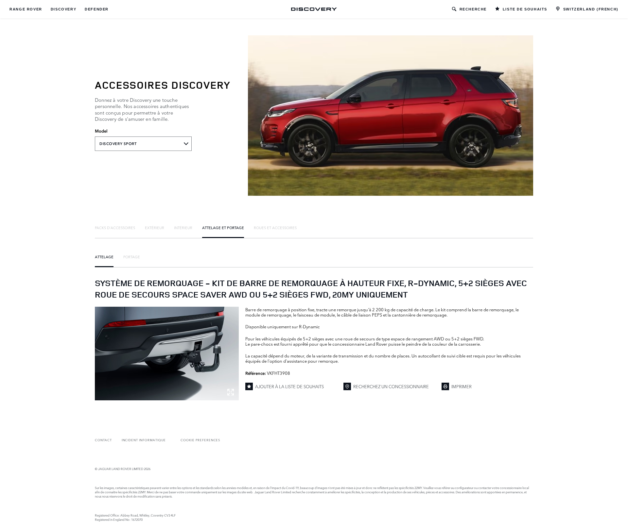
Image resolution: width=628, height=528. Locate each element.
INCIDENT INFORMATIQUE (144, 440)
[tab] (115, 227)
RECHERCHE (473, 9)
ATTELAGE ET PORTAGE (223, 227)
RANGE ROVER (25, 9)
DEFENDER (97, 9)
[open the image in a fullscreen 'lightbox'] (167, 353)
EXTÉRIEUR (154, 227)
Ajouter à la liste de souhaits (289, 386)
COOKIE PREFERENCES (200, 440)
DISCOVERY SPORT (118, 143)
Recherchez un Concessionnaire (391, 386)
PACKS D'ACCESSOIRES (115, 227)
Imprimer (461, 386)
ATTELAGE (104, 256)
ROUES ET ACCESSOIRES (275, 227)
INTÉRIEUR (183, 227)
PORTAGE (131, 256)
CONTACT (103, 440)
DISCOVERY (63, 9)
